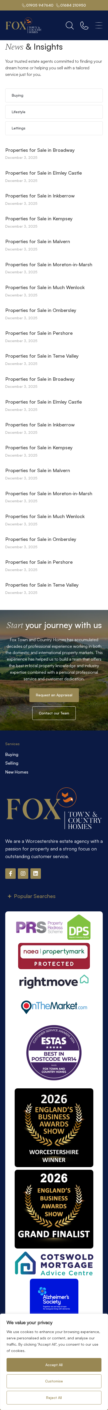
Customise (54, 1381)
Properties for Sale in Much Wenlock (45, 287)
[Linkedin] (35, 873)
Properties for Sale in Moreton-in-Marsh (48, 264)
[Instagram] (23, 873)
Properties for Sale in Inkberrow (40, 196)
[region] (54, 1362)
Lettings (18, 128)
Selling (11, 763)
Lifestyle (18, 111)
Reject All (54, 1397)
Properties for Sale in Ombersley (40, 310)
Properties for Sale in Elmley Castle (43, 173)
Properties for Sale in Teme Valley (42, 356)
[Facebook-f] (10, 873)
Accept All (54, 1364)
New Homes (16, 772)
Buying (17, 95)
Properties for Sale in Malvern (37, 241)
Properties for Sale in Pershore (39, 333)
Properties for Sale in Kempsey (39, 218)
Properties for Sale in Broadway (40, 150)
